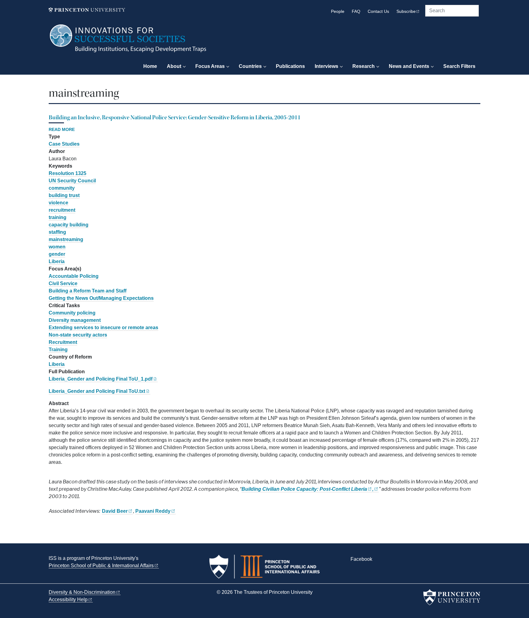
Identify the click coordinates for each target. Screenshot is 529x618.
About (174, 66)
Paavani (153, 511)
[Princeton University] (87, 10)
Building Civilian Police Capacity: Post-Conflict (304, 489)
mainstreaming (66, 239)
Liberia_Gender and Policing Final (100, 379)
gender (57, 254)
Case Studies (64, 144)
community (62, 188)
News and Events (409, 66)
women (57, 246)
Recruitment (63, 342)
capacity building (68, 224)
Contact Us (378, 11)
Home (150, 66)
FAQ (356, 11)
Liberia (57, 261)
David (115, 511)
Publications (290, 66)
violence (58, 202)
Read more (62, 129)
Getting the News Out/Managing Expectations (101, 298)
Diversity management (75, 320)
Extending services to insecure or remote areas (103, 327)
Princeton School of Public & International (101, 565)
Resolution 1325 (67, 173)
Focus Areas (210, 66)
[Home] (128, 41)
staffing (57, 232)
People (337, 11)
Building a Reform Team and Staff (87, 290)
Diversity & (82, 592)
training (57, 217)
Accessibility (68, 599)
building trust (64, 195)
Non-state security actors (78, 334)
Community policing (72, 312)
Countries (250, 66)
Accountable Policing (74, 276)
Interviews (326, 66)
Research (363, 66)
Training (58, 349)
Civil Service (63, 283)
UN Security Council (72, 180)
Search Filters (459, 66)
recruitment (62, 210)
